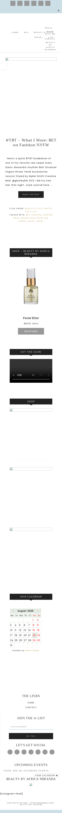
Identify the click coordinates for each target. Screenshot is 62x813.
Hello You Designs (31, 804)
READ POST (31, 194)
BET (28, 215)
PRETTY (48, 208)
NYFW (40, 218)
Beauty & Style (34, 208)
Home (31, 702)
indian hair (28, 218)
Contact (31, 707)
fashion (36, 215)
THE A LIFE (31, 212)
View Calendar (45, 775)
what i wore (36, 221)
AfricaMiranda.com (31, 27)
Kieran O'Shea (32, 650)
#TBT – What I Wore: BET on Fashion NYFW (31, 142)
